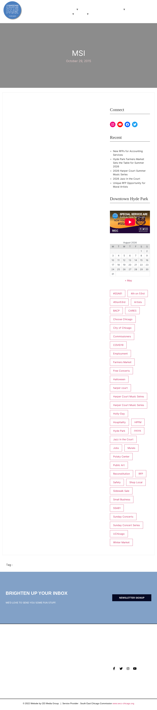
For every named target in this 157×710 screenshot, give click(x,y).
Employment (120, 353)
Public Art (119, 465)
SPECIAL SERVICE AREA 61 (52, 14)
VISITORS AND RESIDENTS (57, 9)
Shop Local (135, 482)
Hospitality (119, 422)
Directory (61, 667)
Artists (138, 302)
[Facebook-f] (114, 669)
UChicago (119, 533)
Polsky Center (121, 456)
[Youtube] (135, 669)
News (10, 667)
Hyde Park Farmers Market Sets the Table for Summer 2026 (128, 163)
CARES (132, 310)
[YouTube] (120, 124)
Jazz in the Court (123, 439)
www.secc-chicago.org (123, 703)
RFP (141, 473)
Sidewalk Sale (121, 490)
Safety (117, 482)
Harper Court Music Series (128, 405)
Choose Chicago (122, 319)
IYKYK (137, 430)
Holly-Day (119, 413)
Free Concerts (121, 370)
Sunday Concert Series (126, 525)
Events (11, 671)
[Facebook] (127, 124)
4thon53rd (119, 302)
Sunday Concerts (123, 516)
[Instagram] (112, 124)
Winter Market (121, 542)
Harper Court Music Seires (128, 396)
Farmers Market (122, 362)
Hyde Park (119, 430)
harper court (120, 387)
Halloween (119, 379)
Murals (131, 447)
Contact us (14, 681)
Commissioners (122, 336)
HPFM (137, 422)
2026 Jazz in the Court (126, 178)
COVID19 (118, 344)
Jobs (116, 447)
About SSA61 (62, 676)
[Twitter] (135, 124)
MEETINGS (12, 676)
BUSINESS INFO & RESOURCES (101, 9)
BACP (116, 310)
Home (80, 14)
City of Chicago (122, 327)
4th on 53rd (138, 293)
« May (128, 280)
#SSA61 (117, 293)
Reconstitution (121, 473)
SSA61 (117, 508)
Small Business (121, 499)
